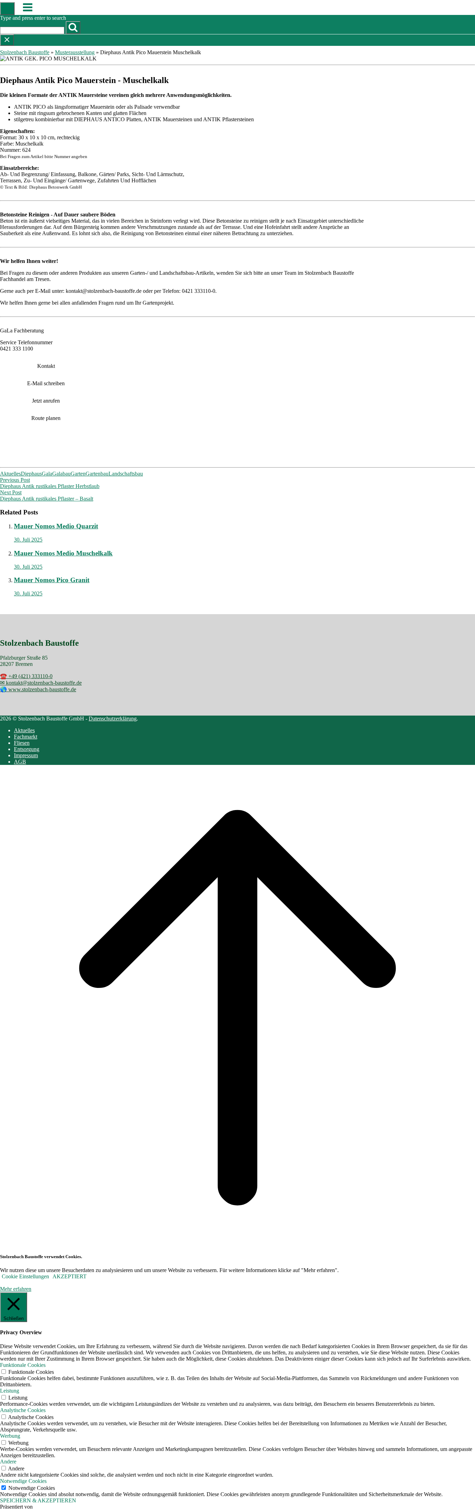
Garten (78, 474)
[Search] (73, 27)
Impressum (26, 755)
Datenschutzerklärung (113, 718)
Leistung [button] (9, 1391)
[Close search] (7, 40)
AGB (20, 762)
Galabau (61, 474)
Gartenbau (97, 474)
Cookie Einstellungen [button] (25, 1276)
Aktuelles (10, 474)
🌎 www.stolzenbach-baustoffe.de (38, 689)
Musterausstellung (75, 52)
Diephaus (31, 474)
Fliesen (22, 743)
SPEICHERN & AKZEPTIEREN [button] (38, 1500)
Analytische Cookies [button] (23, 1410)
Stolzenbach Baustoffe (24, 52)
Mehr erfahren (15, 1289)
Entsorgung (26, 749)
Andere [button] (8, 1461)
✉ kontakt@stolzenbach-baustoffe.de (41, 683)
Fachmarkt (25, 737)
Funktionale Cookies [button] (23, 1365)
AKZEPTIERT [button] (70, 1276)
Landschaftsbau (125, 474)
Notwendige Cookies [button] (23, 1481)
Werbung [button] (10, 1436)
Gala (47, 474)
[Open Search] (7, 8)
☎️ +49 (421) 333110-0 (26, 676)
